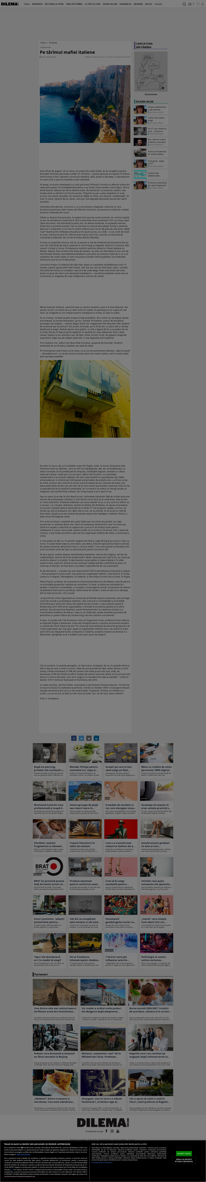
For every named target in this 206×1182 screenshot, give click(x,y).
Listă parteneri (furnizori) (102, 1162)
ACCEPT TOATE (184, 1153)
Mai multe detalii (23, 1154)
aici (11, 1169)
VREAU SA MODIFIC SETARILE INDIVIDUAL (184, 1160)
